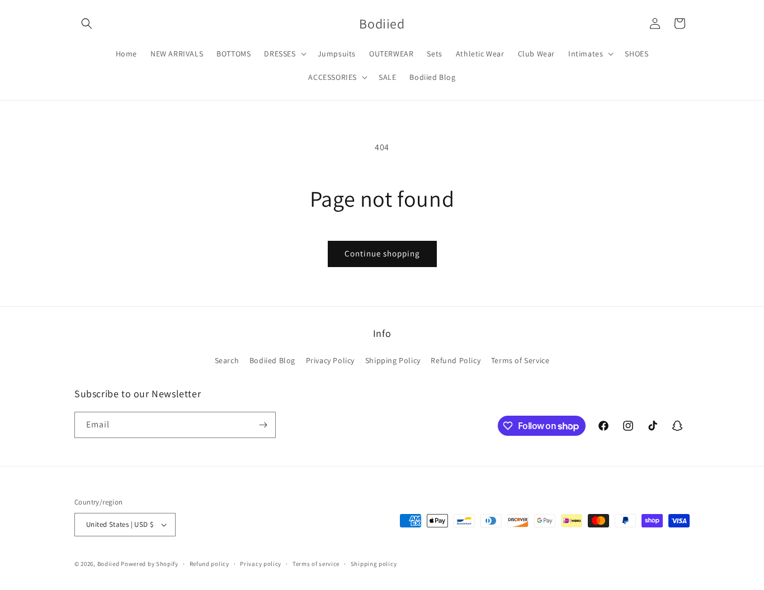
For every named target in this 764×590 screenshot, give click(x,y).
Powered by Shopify (149, 564)
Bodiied (108, 564)
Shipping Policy (393, 360)
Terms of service (316, 564)
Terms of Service (520, 360)
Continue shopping (382, 253)
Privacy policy (260, 564)
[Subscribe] (263, 425)
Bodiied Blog (272, 360)
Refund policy (209, 564)
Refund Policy (455, 360)
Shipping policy (374, 564)
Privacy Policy (330, 360)
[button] (86, 23)
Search (227, 360)
